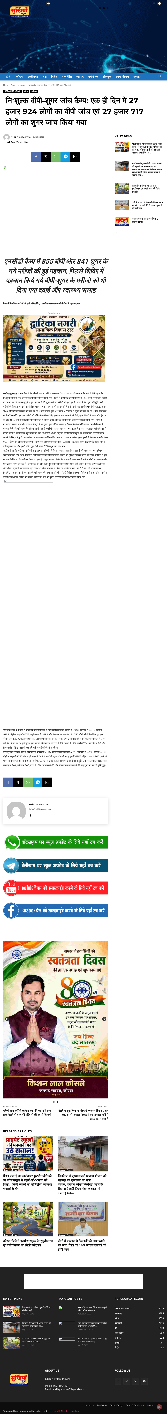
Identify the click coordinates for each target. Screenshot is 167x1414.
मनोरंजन (93, 77)
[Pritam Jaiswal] (7, 137)
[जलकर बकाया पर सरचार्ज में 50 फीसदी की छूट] (122, 221)
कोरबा (19, 77)
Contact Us (152, 1405)
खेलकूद (107, 77)
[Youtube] (144, 1381)
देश (45, 77)
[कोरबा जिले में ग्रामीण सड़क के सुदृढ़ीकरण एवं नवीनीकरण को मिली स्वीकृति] (28, 1219)
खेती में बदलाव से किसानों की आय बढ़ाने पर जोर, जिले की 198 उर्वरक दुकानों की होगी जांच (82, 1245)
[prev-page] (117, 232)
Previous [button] (48, 3)
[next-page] (122, 232)
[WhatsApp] (56, 157)
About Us (89, 1405)
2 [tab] (104, 8)
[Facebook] (36, 157)
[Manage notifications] (159, 1406)
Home (6, 85)
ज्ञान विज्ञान (122, 77)
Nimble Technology (70, 1411)
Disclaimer (102, 1405)
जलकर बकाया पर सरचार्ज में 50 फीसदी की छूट (145, 220)
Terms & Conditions (135, 1405)
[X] (46, 157)
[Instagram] (126, 1381)
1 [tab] (100, 8)
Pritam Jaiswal (22, 137)
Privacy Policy (116, 1405)
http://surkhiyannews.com (40, 809)
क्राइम (137, 77)
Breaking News (18, 85)
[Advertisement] (83, 48)
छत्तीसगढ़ (33, 77)
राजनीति (67, 77)
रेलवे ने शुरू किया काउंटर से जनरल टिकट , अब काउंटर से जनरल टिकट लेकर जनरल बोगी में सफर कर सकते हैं (83, 1115)
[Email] (75, 157)
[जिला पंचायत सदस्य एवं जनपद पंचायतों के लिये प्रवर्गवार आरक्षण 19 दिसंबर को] (67, 1327)
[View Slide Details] (55, 842)
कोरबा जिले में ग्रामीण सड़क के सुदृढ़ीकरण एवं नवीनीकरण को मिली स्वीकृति (145, 188)
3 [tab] (107, 8)
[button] (160, 76)
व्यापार (80, 77)
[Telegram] (65, 157)
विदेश (54, 77)
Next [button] (159, 3)
